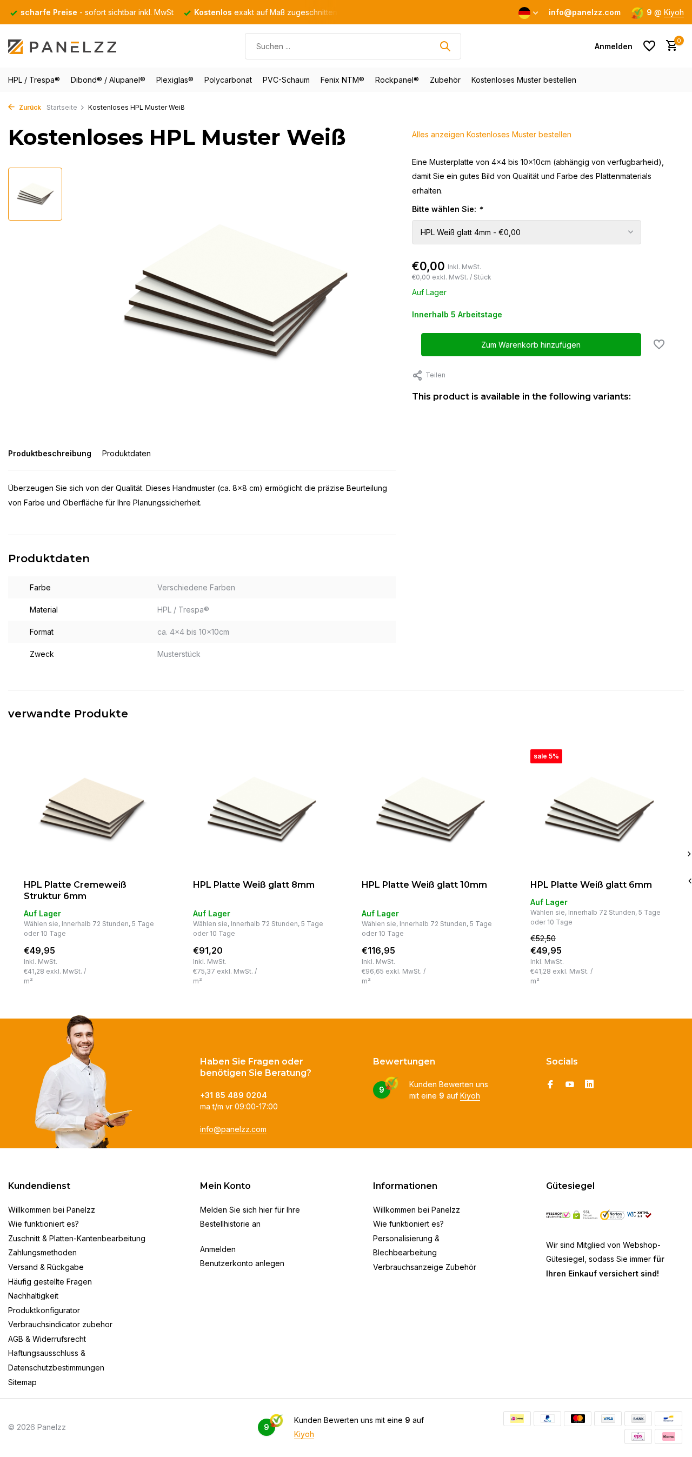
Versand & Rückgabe (46, 1267)
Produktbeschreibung (49, 453)
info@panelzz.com (233, 1129)
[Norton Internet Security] (612, 1215)
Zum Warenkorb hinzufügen (531, 345)
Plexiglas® (175, 79)
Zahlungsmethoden (42, 1252)
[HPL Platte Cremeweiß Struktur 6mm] (92, 810)
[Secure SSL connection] (585, 1215)
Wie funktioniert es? (43, 1223)
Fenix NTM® (342, 79)
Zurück (29, 107)
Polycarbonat (228, 79)
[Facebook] (550, 1085)
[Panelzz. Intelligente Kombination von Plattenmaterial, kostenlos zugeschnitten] (62, 46)
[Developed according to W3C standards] (639, 1215)
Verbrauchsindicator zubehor (60, 1324)
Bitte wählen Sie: (447, 209)
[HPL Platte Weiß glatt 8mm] (261, 810)
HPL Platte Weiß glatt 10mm (424, 885)
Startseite (61, 107)
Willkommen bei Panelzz (51, 1209)
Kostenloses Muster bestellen (523, 79)
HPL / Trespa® (34, 79)
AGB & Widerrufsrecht (47, 1338)
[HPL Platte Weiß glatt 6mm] (598, 810)
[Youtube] (569, 1085)
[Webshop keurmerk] (558, 1215)
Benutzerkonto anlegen (242, 1263)
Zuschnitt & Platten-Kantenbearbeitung (76, 1238)
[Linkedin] (589, 1085)
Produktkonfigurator (44, 1310)
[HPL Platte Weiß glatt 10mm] (430, 810)
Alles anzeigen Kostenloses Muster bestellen (491, 134)
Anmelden (218, 1249)
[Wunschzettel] (649, 46)
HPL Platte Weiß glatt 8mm (254, 885)
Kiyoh (674, 12)
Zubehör (445, 79)
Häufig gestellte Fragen (50, 1281)
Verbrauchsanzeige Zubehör (424, 1267)
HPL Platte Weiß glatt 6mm (591, 885)
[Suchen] (445, 46)
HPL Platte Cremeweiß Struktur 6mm (75, 890)
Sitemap (22, 1382)
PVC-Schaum (286, 79)
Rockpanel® (397, 79)
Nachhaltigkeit (33, 1295)
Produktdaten (126, 453)
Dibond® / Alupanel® (108, 79)
